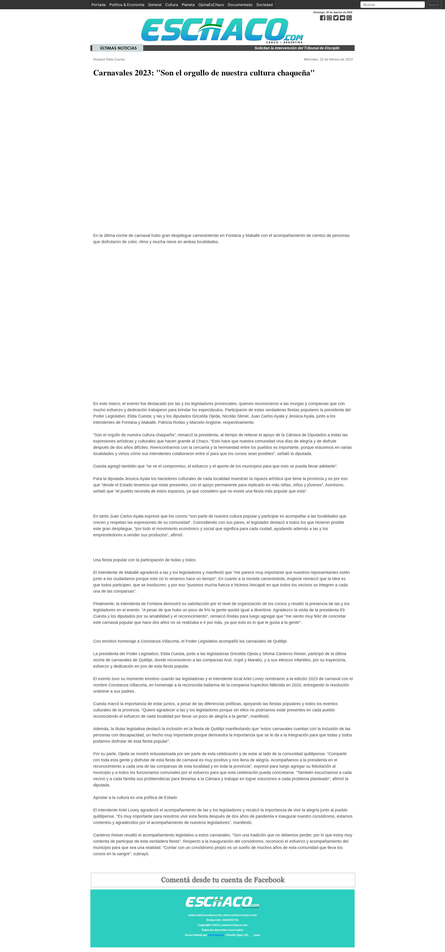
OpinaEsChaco (211, 4)
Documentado (240, 4)
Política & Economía (126, 4)
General (155, 4)
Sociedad (264, 4)
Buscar (434, 5)
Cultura (171, 4)
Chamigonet (216, 935)
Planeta (188, 4)
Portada (100, 4)
